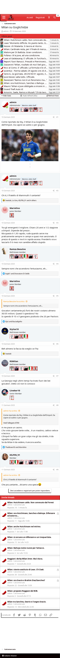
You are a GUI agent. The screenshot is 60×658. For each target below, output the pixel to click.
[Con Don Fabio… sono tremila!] (26, 113)
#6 (57, 344)
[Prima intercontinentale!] (40, 113)
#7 (57, 376)
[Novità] (49, 17)
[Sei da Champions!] (21, 113)
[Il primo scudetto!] (26, 260)
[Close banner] (58, 15)
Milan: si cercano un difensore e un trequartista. (29, 537)
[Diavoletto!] (12, 113)
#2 (57, 190)
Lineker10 (15, 390)
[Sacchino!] (35, 113)
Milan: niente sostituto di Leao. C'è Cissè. (25, 569)
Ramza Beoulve (18, 249)
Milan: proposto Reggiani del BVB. (22, 591)
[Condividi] (53, 117)
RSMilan (14, 361)
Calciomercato (19, 505)
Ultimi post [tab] (6, 36)
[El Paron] (16, 113)
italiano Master (10, 655)
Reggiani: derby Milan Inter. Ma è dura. (25, 558)
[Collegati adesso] (7, 107)
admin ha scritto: (10, 411)
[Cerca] (54, 17)
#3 (57, 223)
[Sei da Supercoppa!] (31, 113)
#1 (57, 117)
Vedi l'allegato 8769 (11, 423)
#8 (57, 405)
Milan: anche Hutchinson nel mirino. (24, 526)
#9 (57, 469)
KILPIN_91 (15, 454)
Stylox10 (14, 329)
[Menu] (4, 17)
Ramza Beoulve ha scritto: (14, 301)
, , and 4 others (20, 200)
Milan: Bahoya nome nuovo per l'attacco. (26, 548)
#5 (57, 296)
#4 (57, 264)
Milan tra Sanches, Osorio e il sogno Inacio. (26, 601)
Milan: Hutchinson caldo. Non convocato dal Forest (30, 502)
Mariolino (15, 208)
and (17, 273)
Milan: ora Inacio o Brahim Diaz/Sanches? (26, 580)
